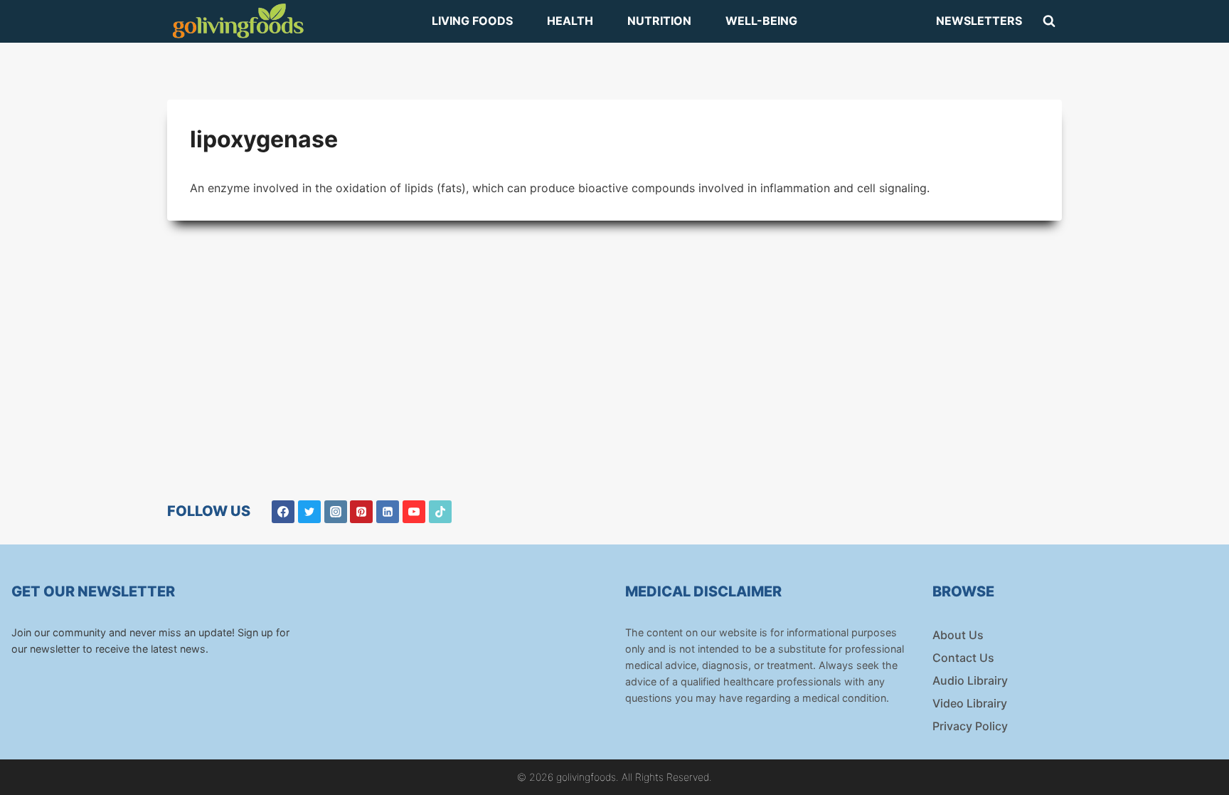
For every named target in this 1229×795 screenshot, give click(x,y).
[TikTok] (440, 511)
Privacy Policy (970, 726)
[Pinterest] (361, 511)
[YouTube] (414, 511)
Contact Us (963, 658)
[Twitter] (309, 511)
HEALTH (570, 21)
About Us (958, 635)
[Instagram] (335, 511)
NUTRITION (659, 21)
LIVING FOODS (472, 21)
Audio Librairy (970, 680)
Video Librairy (969, 703)
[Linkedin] (387, 511)
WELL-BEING (761, 21)
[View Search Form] (1049, 21)
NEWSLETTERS (979, 21)
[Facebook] (283, 511)
